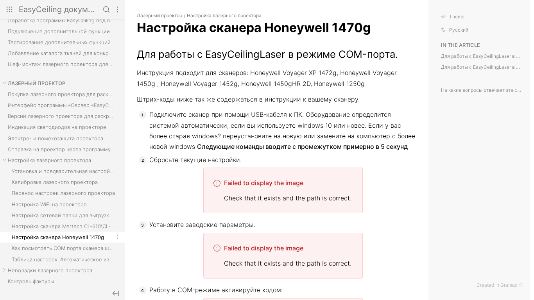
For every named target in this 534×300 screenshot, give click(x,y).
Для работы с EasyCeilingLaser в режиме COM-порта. (482, 56)
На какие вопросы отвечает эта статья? (482, 90)
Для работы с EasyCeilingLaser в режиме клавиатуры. (482, 67)
